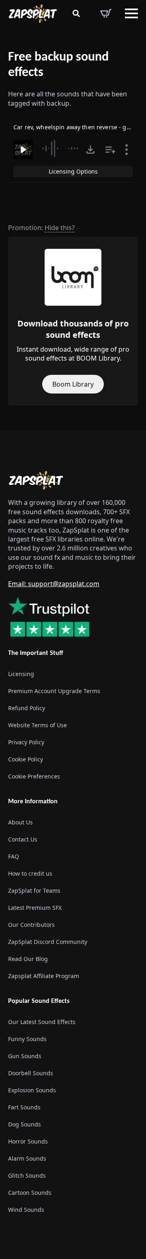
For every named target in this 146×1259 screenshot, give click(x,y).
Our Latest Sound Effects (41, 1022)
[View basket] (106, 13)
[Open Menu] (131, 13)
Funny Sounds (27, 1039)
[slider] (62, 148)
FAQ (13, 856)
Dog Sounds (24, 1124)
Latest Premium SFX (35, 907)
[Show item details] (126, 149)
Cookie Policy (25, 759)
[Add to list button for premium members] (110, 149)
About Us (20, 822)
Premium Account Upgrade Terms (54, 691)
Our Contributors (31, 924)
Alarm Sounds (27, 1158)
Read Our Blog (28, 959)
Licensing (21, 674)
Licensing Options (73, 171)
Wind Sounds (26, 1209)
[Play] (23, 149)
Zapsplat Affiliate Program (43, 976)
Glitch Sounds (27, 1175)
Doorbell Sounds (30, 1073)
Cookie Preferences (34, 776)
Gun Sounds (24, 1056)
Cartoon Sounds (30, 1192)
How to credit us (30, 873)
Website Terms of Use (37, 725)
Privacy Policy (26, 742)
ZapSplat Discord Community (47, 942)
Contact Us (22, 839)
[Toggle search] (76, 13)
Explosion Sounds (32, 1090)
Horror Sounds (28, 1141)
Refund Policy (26, 708)
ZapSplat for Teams (34, 890)
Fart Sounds (24, 1107)
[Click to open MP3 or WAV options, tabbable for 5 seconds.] (90, 149)
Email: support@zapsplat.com (53, 583)
